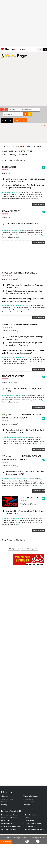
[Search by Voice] (25, 114)
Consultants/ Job (26, 196)
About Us (4, 796)
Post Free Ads (20, 120)
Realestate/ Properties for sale (35, 829)
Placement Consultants (9, 310)
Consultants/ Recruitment (26, 194)
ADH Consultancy (29, 497)
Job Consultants (37, 196)
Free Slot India (29, 802)
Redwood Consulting (13, 376)
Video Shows (5, 820)
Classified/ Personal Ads (32, 823)
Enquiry (4, 802)
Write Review (6, 173)
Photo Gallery (29, 820)
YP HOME (6, 146)
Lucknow (15, 146)
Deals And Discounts (8, 829)
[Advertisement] (23, 23)
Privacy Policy (29, 799)
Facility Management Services (26, 199)
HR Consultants (15, 196)
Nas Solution (9, 167)
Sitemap (4, 804)
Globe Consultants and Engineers (19, 273)
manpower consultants (31, 146)
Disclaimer (27, 804)
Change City (14, 548)
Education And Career (9, 818)
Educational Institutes (33, 437)
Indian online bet (7, 823)
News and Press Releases (10, 815)
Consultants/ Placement (9, 194)
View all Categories (29, 548)
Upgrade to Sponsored (39, 204)
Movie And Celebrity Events (11, 826)
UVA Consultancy (11, 211)
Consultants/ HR (36, 192)
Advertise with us (7, 799)
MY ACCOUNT (7, 120)
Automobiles (28, 826)
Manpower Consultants (9, 199)
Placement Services (24, 192)
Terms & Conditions (31, 796)
